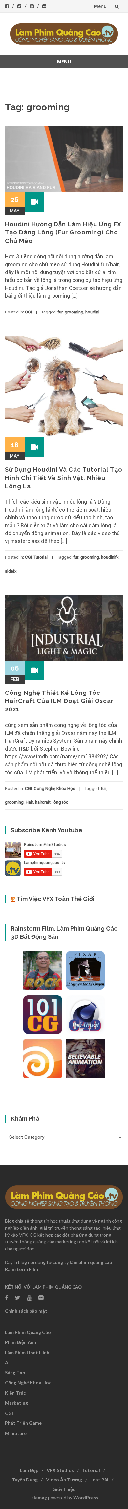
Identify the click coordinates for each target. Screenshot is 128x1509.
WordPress (85, 1497)
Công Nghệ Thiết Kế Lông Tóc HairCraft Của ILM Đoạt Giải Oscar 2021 (59, 701)
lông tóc (60, 802)
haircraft (43, 802)
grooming (74, 312)
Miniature (16, 1433)
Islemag (38, 1497)
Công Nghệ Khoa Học (54, 788)
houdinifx (110, 557)
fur (60, 312)
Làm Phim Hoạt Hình (27, 1352)
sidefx (11, 571)
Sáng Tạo (15, 1372)
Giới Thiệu (64, 1489)
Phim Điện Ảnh (20, 1342)
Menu (100, 6)
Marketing (16, 1403)
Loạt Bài (99, 1479)
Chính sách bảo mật (26, 1311)
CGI (28, 312)
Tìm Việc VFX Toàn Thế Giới (55, 898)
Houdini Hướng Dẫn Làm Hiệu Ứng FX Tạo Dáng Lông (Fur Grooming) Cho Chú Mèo (63, 232)
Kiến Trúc (15, 1393)
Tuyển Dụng (25, 1479)
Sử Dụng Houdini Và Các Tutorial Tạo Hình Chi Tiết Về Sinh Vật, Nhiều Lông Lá (63, 477)
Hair (29, 802)
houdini (92, 312)
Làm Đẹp (29, 1470)
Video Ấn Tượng (64, 1479)
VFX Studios (60, 1470)
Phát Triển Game (23, 1423)
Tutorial (41, 557)
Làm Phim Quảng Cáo (28, 1332)
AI (7, 1362)
